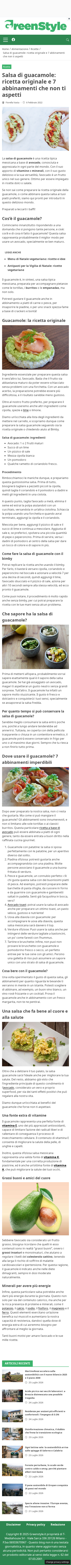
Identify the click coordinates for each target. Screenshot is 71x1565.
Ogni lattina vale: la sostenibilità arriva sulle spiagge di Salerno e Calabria (46, 1449)
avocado (8, 1087)
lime (26, 410)
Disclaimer (13, 1524)
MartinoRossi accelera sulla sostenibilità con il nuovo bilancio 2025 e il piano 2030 (46, 1374)
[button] (67, 40)
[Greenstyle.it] (35, 25)
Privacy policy (35, 1524)
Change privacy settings (57, 1562)
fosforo (43, 1308)
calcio (20, 1308)
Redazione (58, 1524)
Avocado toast (17, 905)
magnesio (58, 1308)
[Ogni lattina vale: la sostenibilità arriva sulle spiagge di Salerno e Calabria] (12, 1452)
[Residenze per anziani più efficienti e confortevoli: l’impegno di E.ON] (12, 1416)
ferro (5, 1312)
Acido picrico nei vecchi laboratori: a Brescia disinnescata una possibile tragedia (45, 1394)
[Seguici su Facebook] (13, 40)
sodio (31, 1308)
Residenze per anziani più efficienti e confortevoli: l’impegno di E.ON (45, 1413)
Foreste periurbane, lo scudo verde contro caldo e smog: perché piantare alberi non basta (46, 1468)
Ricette (6, 66)
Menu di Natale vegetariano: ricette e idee (36, 259)
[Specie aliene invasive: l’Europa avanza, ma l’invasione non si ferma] (12, 1508)
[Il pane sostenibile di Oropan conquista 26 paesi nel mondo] (12, 1490)
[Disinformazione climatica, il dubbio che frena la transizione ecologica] (12, 1434)
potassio (7, 1308)
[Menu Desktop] (5, 40)
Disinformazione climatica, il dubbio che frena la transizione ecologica (45, 1431)
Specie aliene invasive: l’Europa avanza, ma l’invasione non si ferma (46, 1505)
